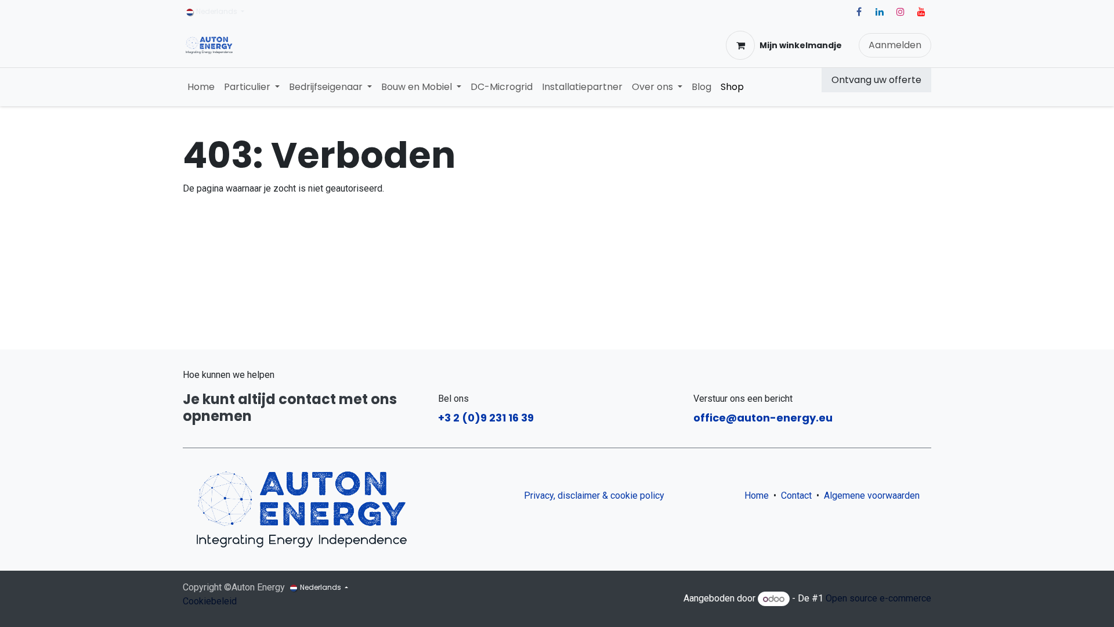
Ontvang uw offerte (876, 80)
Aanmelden (895, 45)
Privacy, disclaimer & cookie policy (594, 495)
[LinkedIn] (879, 11)
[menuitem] (201, 87)
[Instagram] (900, 11)
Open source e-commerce (878, 598)
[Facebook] (858, 11)
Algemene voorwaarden (874, 495)
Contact (796, 495)
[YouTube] (921, 11)
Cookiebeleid (210, 601)
